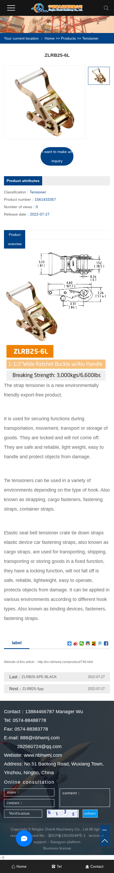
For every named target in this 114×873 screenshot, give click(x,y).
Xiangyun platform (65, 842)
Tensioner (90, 38)
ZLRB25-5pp (33, 689)
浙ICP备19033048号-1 (67, 835)
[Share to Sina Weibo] (75, 643)
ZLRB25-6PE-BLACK (39, 677)
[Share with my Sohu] (94, 643)
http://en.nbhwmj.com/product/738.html (65, 662)
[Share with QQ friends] (88, 643)
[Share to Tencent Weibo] (100, 643)
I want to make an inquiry (57, 156)
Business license (57, 848)
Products (68, 38)
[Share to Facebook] (106, 643)
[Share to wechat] (82, 643)
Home (50, 38)
